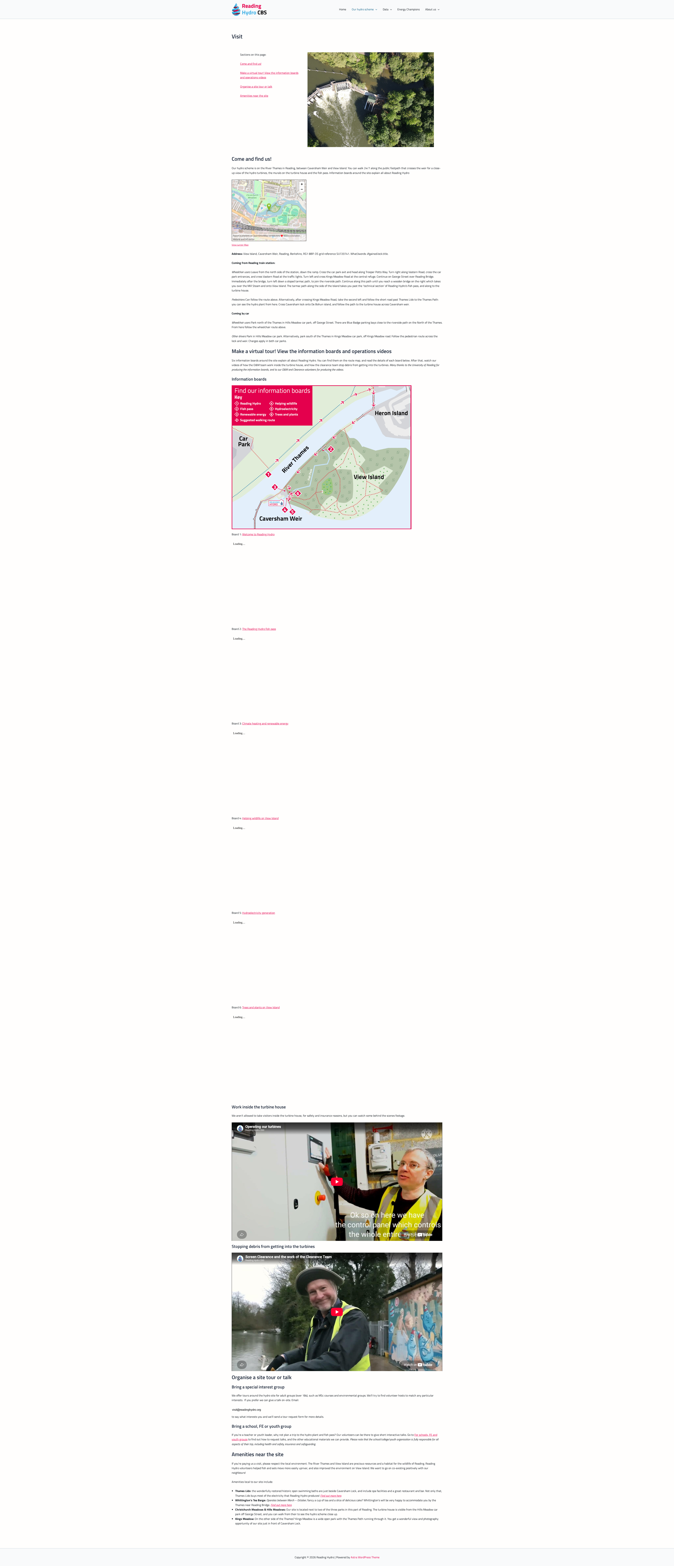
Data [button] (385, 9)
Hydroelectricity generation (258, 913)
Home (342, 9)
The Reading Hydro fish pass (259, 629)
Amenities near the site (254, 96)
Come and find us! (250, 64)
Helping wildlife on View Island (260, 818)
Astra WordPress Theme (365, 1557)
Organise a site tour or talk (256, 86)
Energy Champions (408, 9)
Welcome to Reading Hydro (258, 534)
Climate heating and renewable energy (265, 723)
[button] (375, 9)
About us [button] (430, 9)
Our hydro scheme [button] (363, 9)
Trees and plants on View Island (261, 1007)
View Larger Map (240, 245)
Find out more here (330, 1496)
